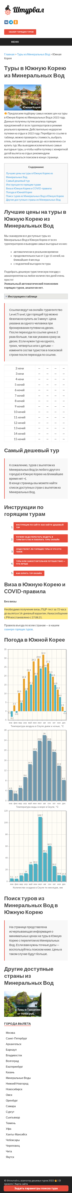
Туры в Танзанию (29, 1009)
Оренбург (12, 1100)
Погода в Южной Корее (19, 192)
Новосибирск (14, 1089)
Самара (11, 1106)
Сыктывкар (13, 1117)
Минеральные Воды (18, 1077)
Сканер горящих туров (21, 32)
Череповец (13, 1145)
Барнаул (11, 1049)
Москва (10, 1032)
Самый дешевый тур (18, 180)
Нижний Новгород (17, 1083)
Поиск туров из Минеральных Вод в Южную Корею (35, 195)
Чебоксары (13, 1140)
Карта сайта (21, 1183)
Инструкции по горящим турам (23, 184)
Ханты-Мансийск (16, 1134)
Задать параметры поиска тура (36, 1188)
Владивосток (14, 1055)
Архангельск (13, 1044)
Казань (10, 1072)
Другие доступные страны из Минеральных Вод (33, 199)
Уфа (8, 1128)
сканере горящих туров (18, 629)
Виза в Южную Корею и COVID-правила (29, 188)
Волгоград (12, 1060)
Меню (15, 41)
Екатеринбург (14, 1066)
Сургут (10, 1111)
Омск (9, 1094)
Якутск (10, 1156)
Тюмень (11, 1123)
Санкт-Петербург (16, 1038)
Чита (9, 1151)
